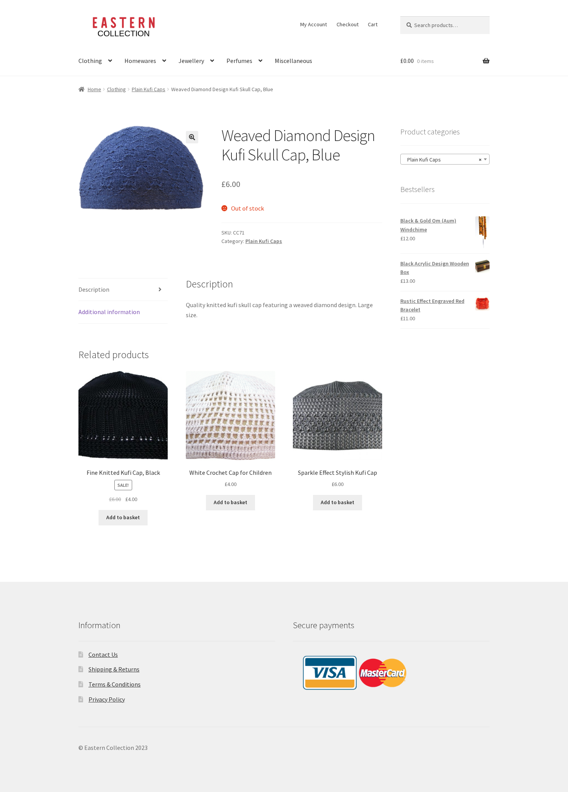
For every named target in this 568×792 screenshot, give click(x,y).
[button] (192, 137)
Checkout (348, 24)
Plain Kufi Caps (148, 89)
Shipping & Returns (113, 669)
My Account (313, 24)
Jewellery (191, 61)
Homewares (140, 61)
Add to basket (123, 517)
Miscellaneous (293, 61)
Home (94, 89)
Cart (373, 24)
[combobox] (445, 159)
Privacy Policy (106, 699)
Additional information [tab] (109, 312)
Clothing (90, 61)
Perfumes (239, 61)
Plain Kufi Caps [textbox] (442, 159)
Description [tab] (93, 289)
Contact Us (103, 654)
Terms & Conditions (114, 684)
